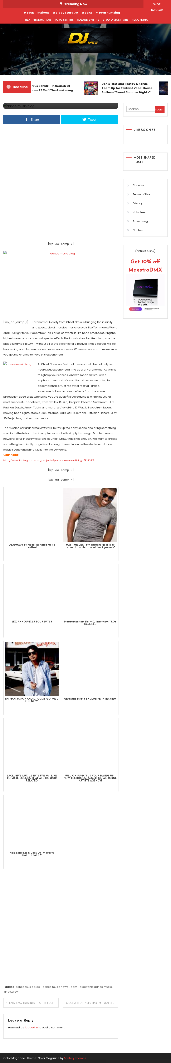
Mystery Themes (75, 1058)
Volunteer (139, 212)
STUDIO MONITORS (115, 20)
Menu (13, 68)
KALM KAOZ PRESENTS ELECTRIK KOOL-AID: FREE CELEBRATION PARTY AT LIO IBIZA (34, 1003)
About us (139, 185)
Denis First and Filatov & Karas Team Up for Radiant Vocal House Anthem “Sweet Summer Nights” (123, 88)
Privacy (137, 203)
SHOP (157, 4)
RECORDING (140, 20)
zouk (30, 13)
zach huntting (109, 13)
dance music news (55, 987)
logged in (31, 1027)
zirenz (44, 13)
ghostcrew (11, 992)
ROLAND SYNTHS (88, 20)
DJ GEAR (157, 10)
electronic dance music (96, 987)
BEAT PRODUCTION (38, 20)
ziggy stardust (67, 13)
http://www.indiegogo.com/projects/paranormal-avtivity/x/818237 (48, 460)
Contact (138, 230)
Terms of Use (141, 194)
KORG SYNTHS (64, 20)
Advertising (140, 221)
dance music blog (27, 987)
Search (157, 69)
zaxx (88, 13)
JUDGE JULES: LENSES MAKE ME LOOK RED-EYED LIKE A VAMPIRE (91, 1003)
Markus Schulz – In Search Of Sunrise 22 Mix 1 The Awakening (47, 88)
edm (74, 987)
